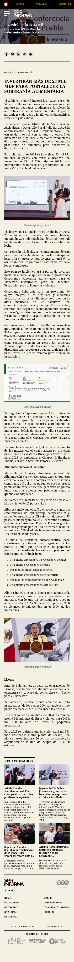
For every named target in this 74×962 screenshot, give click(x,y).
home (7, 897)
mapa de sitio (55, 926)
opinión (49, 912)
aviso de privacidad (22, 926)
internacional (53, 902)
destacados (11, 907)
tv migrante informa (57, 907)
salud (48, 897)
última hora (11, 902)
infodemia (10, 916)
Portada (61, 4)
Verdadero (14, 4)
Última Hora (39, 4)
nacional (10, 912)
